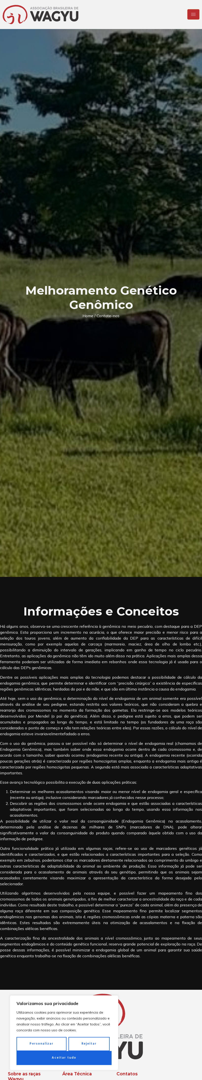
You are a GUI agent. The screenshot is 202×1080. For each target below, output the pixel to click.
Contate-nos (108, 315)
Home (88, 315)
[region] (64, 1032)
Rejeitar (89, 1043)
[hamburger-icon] (193, 14)
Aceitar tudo (64, 1057)
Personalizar (41, 1043)
